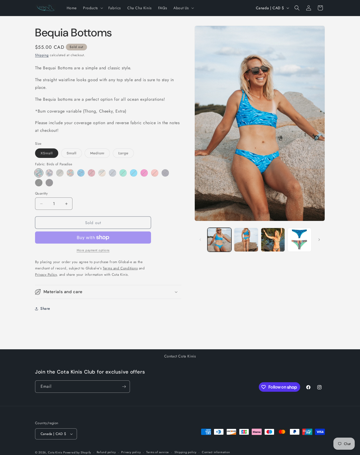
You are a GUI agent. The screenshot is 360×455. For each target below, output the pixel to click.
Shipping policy (185, 452)
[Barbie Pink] (144, 173)
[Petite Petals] (112, 173)
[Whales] (81, 173)
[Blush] (154, 173)
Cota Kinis (55, 452)
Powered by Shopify (77, 452)
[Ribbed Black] (49, 182)
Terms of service (157, 452)
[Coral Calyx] (91, 173)
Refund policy (106, 452)
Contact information (216, 452)
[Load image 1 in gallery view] (219, 240)
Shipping (42, 55)
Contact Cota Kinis (180, 356)
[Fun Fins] (70, 173)
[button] (92, 7)
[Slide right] (319, 239)
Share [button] (45, 308)
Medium (100, 154)
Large (126, 154)
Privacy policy (131, 452)
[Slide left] (200, 239)
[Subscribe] (124, 386)
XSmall (49, 154)
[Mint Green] (123, 173)
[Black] (38, 182)
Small (74, 154)
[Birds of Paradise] (38, 173)
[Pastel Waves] (102, 173)
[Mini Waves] (60, 173)
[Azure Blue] (133, 173)
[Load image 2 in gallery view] (246, 240)
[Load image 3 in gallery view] (273, 240)
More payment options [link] (93, 250)
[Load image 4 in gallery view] (300, 240)
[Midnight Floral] (49, 173)
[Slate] (165, 173)
